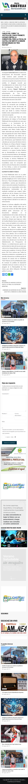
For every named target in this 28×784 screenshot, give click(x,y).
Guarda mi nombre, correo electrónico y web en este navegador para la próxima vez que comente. (13, 431)
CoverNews (10, 781)
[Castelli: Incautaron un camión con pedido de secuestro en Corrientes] (14, 309)
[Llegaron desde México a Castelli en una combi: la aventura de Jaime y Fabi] (14, 361)
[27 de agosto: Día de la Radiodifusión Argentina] (14, 682)
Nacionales (4, 688)
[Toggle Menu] (25, 18)
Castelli (3, 31)
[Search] (25, 15)
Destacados (8, 31)
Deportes (4, 740)
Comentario (5, 393)
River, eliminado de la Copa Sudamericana (11, 744)
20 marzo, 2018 (6, 47)
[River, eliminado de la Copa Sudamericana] (14, 733)
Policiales (13, 342)
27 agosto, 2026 (5, 323)
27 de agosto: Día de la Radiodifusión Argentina (12, 692)
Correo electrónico (18, 414)
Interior (9, 342)
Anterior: (11, 283)
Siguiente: (14, 290)
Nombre (4, 413)
